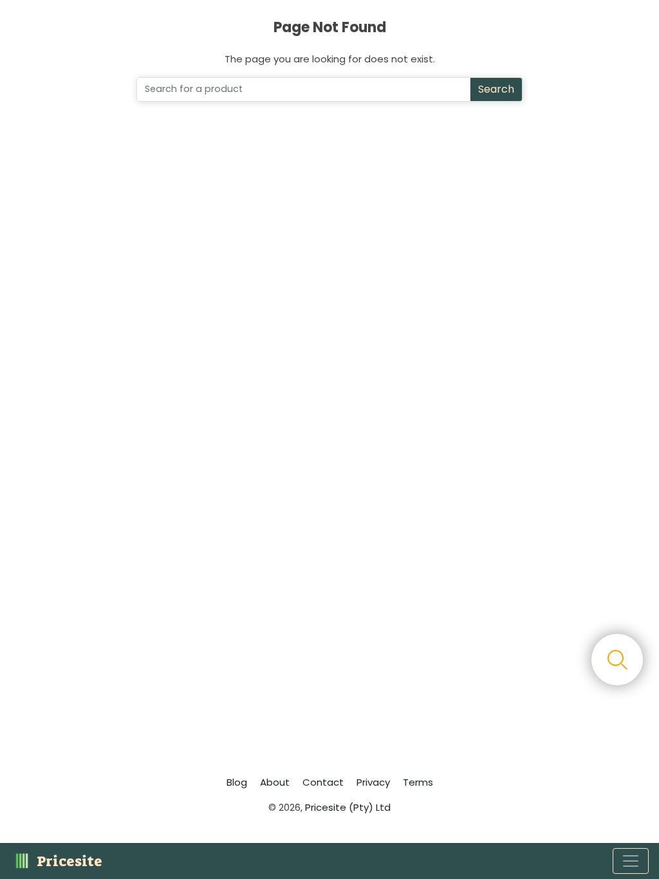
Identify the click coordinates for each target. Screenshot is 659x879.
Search (496, 89)
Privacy (373, 782)
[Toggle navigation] (631, 861)
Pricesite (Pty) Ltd (348, 807)
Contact (323, 782)
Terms (418, 782)
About (275, 782)
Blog (237, 782)
